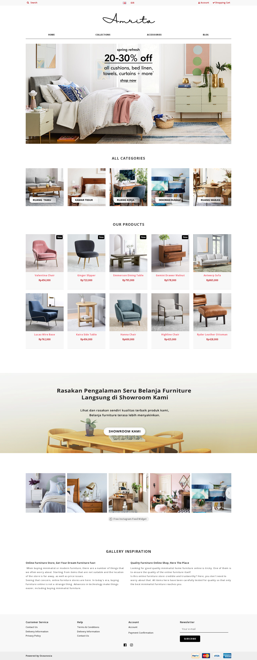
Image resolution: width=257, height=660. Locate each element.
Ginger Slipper (86, 275)
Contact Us (32, 627)
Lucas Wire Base (44, 334)
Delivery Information (37, 631)
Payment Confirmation (140, 632)
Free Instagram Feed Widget (130, 519)
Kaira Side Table (86, 334)
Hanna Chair (128, 334)
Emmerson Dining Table (128, 275)
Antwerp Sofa (212, 275)
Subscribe (190, 638)
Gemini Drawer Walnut (170, 275)
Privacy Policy (33, 635)
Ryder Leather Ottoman (212, 334)
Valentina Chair (45, 275)
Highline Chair (170, 334)
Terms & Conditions (88, 627)
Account (132, 627)
